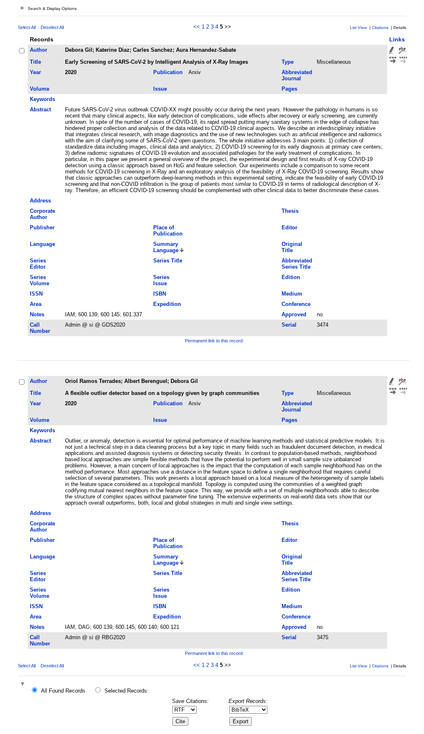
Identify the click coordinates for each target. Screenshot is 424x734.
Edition (291, 277)
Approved (294, 314)
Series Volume (39, 280)
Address (40, 200)
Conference (296, 304)
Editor (289, 227)
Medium (292, 294)
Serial (289, 325)
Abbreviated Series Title (297, 264)
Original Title (292, 247)
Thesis (290, 211)
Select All (27, 27)
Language (42, 244)
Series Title (167, 261)
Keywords (42, 99)
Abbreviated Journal (297, 75)
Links (397, 39)
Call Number (40, 328)
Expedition (167, 304)
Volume (39, 89)
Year (35, 72)
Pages (289, 89)
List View (358, 27)
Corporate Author (42, 214)
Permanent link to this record (214, 340)
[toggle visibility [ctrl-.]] (23, 684)
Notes (37, 314)
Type (288, 62)
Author (38, 50)
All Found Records (63, 691)
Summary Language (165, 247)
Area (35, 304)
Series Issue (161, 280)
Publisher (42, 227)
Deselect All (52, 27)
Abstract (40, 109)
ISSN (36, 294)
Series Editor (38, 264)
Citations (380, 27)
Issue (160, 89)
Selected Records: (126, 691)
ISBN (159, 294)
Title (35, 62)
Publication (168, 72)
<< (196, 27)
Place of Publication (168, 230)
